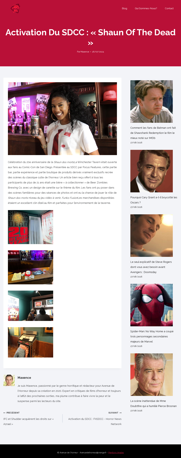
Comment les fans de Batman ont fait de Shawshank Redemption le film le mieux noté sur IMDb (153, 132)
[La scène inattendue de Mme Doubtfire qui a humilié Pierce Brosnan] (154, 374)
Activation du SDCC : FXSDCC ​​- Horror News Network (94, 419)
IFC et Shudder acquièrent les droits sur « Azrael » (28, 419)
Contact (169, 8)
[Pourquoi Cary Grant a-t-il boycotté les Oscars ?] (154, 171)
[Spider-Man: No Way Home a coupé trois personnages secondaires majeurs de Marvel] (154, 305)
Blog (124, 8)
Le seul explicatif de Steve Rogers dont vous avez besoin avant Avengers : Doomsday (151, 267)
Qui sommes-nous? (146, 8)
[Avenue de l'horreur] (15, 8)
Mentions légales (116, 452)
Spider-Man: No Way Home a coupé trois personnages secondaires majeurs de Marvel (152, 336)
